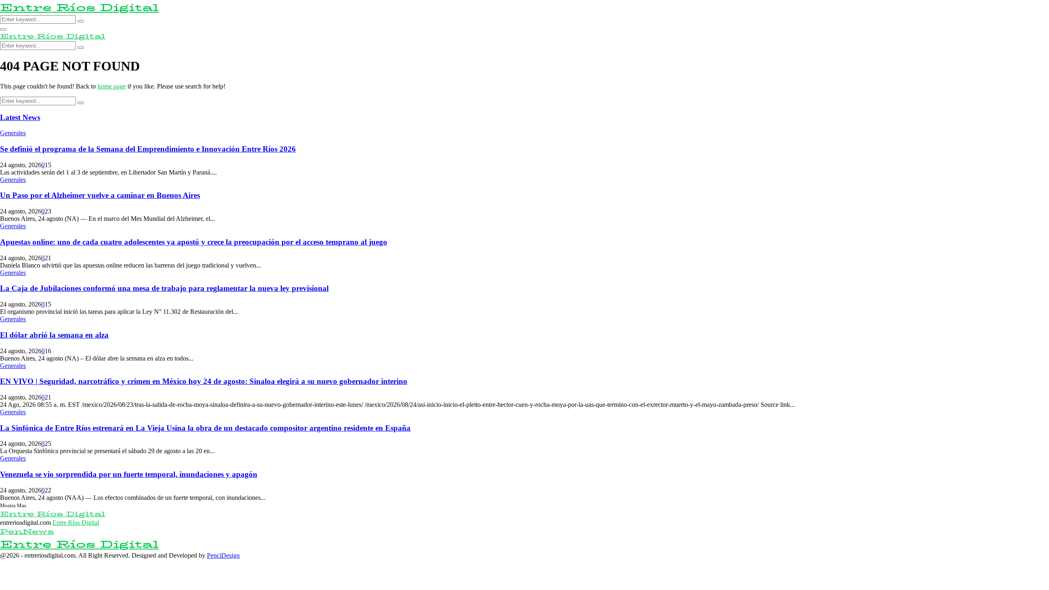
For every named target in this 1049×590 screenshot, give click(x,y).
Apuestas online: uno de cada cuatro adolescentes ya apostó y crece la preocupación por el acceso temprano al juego (193, 242)
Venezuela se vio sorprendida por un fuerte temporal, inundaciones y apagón (128, 474)
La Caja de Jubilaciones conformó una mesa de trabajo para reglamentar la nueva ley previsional (164, 288)
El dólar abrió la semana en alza (54, 335)
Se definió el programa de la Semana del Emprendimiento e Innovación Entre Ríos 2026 (148, 149)
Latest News (20, 117)
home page (112, 86)
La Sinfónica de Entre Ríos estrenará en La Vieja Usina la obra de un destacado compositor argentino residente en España (205, 428)
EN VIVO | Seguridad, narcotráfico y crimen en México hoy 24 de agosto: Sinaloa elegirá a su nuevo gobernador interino (203, 381)
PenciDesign (223, 555)
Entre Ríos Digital (79, 7)
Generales (13, 132)
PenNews (27, 531)
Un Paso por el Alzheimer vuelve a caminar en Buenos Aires (100, 195)
